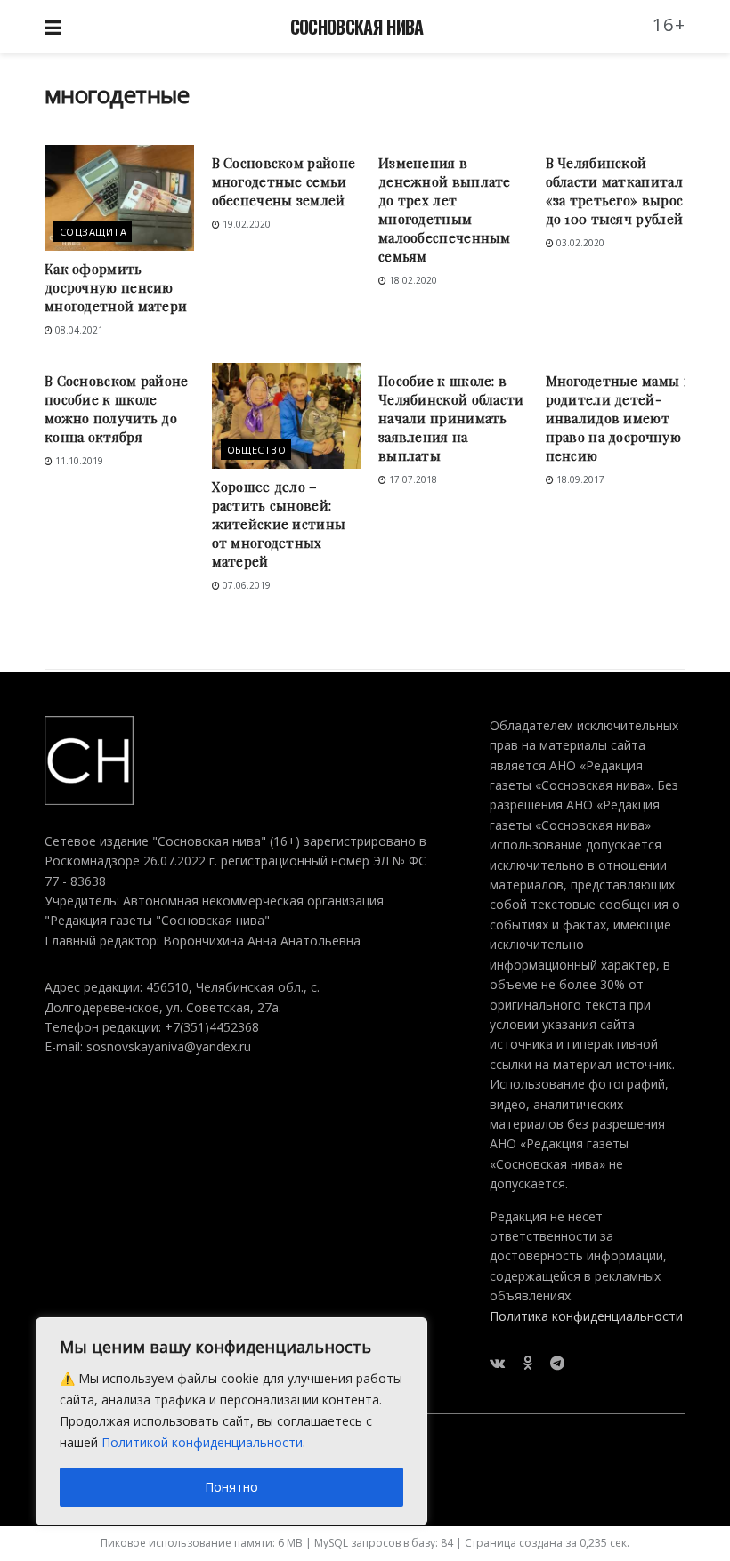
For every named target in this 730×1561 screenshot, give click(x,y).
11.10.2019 (78, 461)
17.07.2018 (411, 479)
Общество (257, 449)
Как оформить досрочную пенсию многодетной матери (116, 287)
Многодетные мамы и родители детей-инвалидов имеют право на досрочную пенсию (619, 418)
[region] (231, 1421)
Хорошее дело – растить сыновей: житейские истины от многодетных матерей (279, 524)
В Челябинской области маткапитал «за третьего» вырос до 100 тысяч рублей (615, 191)
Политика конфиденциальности (586, 1316)
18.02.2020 (411, 280)
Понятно (231, 1486)
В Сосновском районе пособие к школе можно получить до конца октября (117, 409)
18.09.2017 (579, 479)
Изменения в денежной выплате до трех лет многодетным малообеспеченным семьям (444, 209)
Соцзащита (93, 231)
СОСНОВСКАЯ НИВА (357, 27)
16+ (669, 24)
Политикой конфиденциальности (202, 1442)
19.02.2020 (245, 224)
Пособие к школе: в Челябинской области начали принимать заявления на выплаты (451, 418)
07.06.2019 (245, 585)
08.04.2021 (78, 330)
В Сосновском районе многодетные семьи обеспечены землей (284, 181)
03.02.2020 (579, 243)
